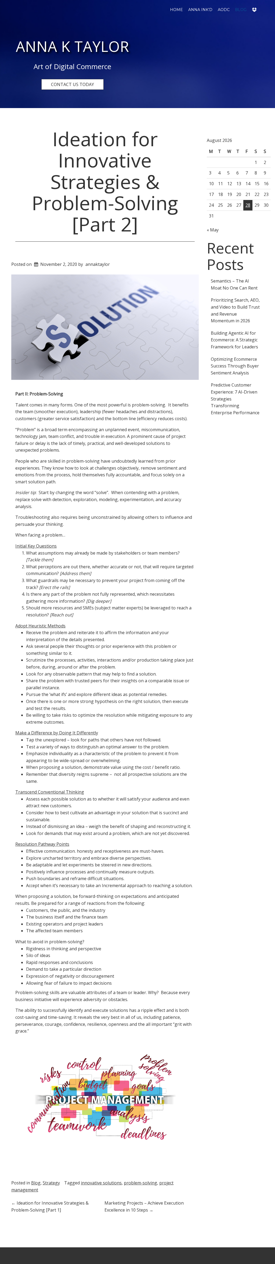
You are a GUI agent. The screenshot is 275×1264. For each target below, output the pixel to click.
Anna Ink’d (200, 9)
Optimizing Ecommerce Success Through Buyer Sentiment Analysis (235, 366)
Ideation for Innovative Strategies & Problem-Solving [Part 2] (105, 181)
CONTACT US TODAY (72, 84)
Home (176, 9)
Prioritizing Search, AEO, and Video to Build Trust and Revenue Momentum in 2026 (235, 310)
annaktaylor (97, 264)
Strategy (51, 1183)
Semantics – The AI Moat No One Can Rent (234, 284)
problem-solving (140, 1183)
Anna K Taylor (72, 46)
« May (213, 230)
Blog (241, 9)
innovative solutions (101, 1183)
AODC (224, 9)
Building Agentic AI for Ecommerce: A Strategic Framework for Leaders (234, 340)
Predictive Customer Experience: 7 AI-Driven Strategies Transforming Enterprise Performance (235, 398)
